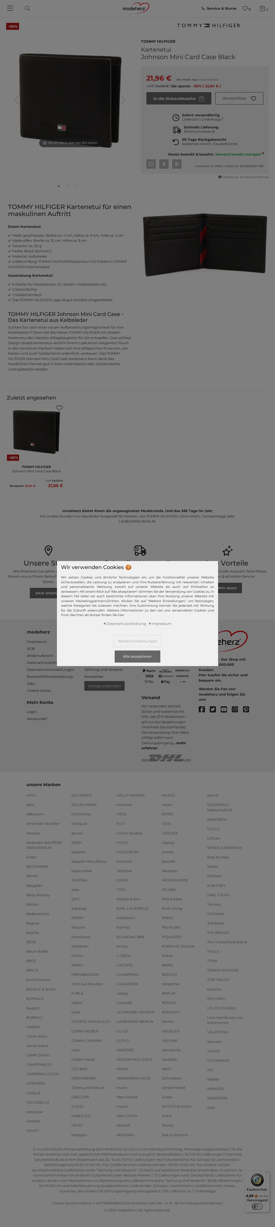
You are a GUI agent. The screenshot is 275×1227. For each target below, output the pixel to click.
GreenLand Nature (87, 1087)
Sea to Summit (175, 1134)
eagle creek (81, 871)
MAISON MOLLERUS (134, 1059)
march (122, 1106)
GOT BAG (79, 1069)
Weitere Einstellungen (137, 641)
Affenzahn (35, 814)
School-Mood (173, 1087)
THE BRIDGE (218, 932)
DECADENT (81, 795)
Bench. (32, 876)
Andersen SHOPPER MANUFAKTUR (44, 845)
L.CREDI (124, 955)
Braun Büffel (37, 951)
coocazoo (34, 1112)
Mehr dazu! (226, 588)
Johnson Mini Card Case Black (36, 468)
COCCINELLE (38, 1102)
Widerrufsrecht (40, 655)
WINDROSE (217, 1098)
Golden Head (83, 1059)
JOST (121, 889)
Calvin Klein (36, 1036)
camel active (37, 1046)
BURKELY (34, 1017)
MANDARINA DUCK (134, 1078)
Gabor (76, 1003)
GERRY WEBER (84, 1031)
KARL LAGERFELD (133, 908)
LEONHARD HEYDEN (135, 1012)
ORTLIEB (170, 833)
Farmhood (80, 936)
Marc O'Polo (127, 1116)
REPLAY (169, 993)
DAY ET (32, 1130)
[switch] (257, 1206)
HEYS (121, 814)
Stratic (212, 866)
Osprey (168, 842)
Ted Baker (216, 923)
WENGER (215, 1088)
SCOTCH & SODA (176, 1106)
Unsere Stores (39, 690)
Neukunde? (37, 719)
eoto (75, 889)
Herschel (124, 805)
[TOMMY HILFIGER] (208, 27)
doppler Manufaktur (89, 861)
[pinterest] (248, 710)
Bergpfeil (34, 885)
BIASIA (32, 904)
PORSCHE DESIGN (178, 946)
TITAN (212, 961)
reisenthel (171, 984)
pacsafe (168, 861)
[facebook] (204, 710)
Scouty (168, 1125)
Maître (122, 1069)
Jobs (31, 683)
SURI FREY (216, 885)
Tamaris (214, 904)
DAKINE (33, 1121)
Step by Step (218, 857)
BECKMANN (37, 866)
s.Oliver (213, 838)
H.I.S (120, 823)
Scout (167, 1116)
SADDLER (170, 1031)
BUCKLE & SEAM (40, 989)
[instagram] (237, 710)
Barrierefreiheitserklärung (50, 676)
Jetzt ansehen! (48, 593)
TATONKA (215, 914)
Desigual (79, 823)
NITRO (167, 814)
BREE (31, 961)
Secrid (212, 795)
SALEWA (169, 1040)
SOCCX (213, 829)
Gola (75, 1050)
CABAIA (33, 1027)
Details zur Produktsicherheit (245, 177)
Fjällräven (80, 946)
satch (166, 1069)
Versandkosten (208, 79)
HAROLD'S (80, 1116)
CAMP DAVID (37, 1055)
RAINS (167, 965)
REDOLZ (169, 974)
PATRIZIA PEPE (175, 880)
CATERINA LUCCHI (42, 1074)
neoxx (167, 805)
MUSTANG (126, 1134)
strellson (214, 876)
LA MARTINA (127, 974)
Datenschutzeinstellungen (50, 669)
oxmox (168, 852)
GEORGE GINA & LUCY (90, 1021)
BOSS (31, 942)
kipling (123, 927)
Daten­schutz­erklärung (126, 623)
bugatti (32, 1008)
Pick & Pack (172, 899)
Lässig (122, 993)
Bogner (32, 923)
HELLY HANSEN (131, 795)
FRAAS (77, 965)
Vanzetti (214, 1041)
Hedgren (79, 1134)
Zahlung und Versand (103, 669)
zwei (211, 1107)
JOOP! (122, 880)
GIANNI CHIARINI (86, 1040)
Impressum (37, 641)
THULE (213, 951)
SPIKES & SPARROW (224, 847)
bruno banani (38, 979)
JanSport (124, 871)
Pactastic (170, 871)
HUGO (122, 842)
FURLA (77, 993)
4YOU (31, 795)
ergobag (78, 908)
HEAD (76, 1125)
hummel (124, 861)
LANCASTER (127, 984)
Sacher (168, 1021)
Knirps (122, 946)
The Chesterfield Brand (227, 942)
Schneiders (172, 1078)
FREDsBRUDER (85, 974)
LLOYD (123, 1040)
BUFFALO (35, 998)
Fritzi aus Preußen (87, 984)
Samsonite (171, 1050)
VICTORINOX (218, 1060)
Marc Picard (127, 1097)
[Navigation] (10, 8)
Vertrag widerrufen (104, 686)
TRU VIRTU (216, 998)
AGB (31, 648)
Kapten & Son (128, 899)
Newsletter (93, 676)
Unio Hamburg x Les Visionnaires (225, 1020)
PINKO (168, 918)
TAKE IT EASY (218, 895)
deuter (77, 833)
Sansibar (169, 1059)
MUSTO (168, 795)
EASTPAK (79, 880)
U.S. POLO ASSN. (221, 1008)
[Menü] (266, 1174)
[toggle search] (26, 8)
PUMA (167, 955)
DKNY (76, 842)
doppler (78, 852)
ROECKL (169, 1003)
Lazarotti (124, 1003)
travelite (214, 989)
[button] (239, 98)
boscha (32, 932)
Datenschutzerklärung (47, 662)
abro (30, 805)
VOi (210, 1070)
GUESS (77, 1106)
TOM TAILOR (218, 979)
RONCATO (171, 1012)
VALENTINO (217, 1032)
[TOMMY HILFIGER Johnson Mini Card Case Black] (58, 187)
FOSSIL (77, 955)
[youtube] (226, 710)
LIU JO (122, 1031)
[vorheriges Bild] (17, 100)
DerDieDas (81, 814)
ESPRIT (77, 918)
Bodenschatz (37, 914)
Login (32, 712)
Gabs (75, 1012)
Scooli (167, 1097)
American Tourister (42, 823)
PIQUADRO (172, 936)
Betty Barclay (38, 895)
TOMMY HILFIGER (158, 41)
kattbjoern (126, 918)
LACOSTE (125, 965)
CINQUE (33, 1093)
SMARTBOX (217, 819)
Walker (213, 1079)
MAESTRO (125, 1050)
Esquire (78, 927)
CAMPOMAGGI (39, 1064)
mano (122, 1087)
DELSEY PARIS (84, 805)
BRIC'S (32, 970)
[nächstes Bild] (123, 100)
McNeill (123, 1125)
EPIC (75, 899)
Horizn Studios (129, 833)
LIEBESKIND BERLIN (135, 1021)
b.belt (31, 857)
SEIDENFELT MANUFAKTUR (219, 807)
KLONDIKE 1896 (130, 936)
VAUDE (213, 1051)
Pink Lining (172, 908)
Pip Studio (171, 927)
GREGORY (80, 1097)
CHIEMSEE (35, 1083)
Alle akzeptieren (137, 656)
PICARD (169, 889)
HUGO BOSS (128, 852)
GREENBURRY (84, 1078)
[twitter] (215, 710)
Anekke (33, 833)
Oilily (166, 823)
